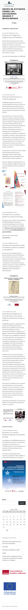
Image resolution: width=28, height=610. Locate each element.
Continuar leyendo (7, 426)
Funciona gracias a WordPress (9, 606)
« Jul (7, 530)
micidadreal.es (6, 237)
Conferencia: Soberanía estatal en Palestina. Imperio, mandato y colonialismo (13, 247)
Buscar (4, 499)
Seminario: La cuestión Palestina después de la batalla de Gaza (13, 435)
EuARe (4, 553)
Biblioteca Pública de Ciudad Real (14, 228)
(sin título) (5, 546)
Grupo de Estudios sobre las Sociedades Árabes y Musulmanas (13, 14)
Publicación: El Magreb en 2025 (11, 550)
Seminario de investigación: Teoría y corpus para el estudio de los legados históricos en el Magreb (12, 558)
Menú (14, 23)
